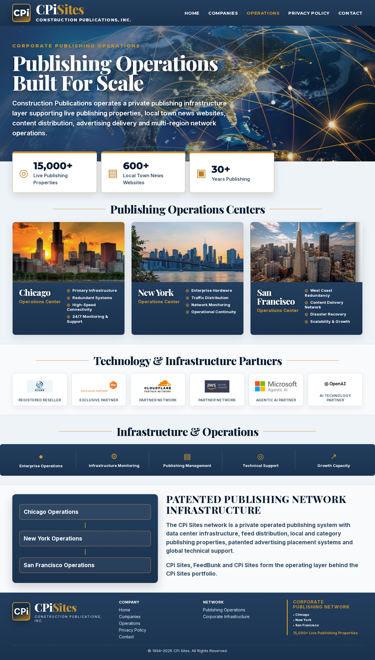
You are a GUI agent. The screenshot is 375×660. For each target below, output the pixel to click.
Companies (223, 13)
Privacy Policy (308, 13)
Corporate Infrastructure (226, 616)
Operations (263, 13)
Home (192, 13)
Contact (350, 13)
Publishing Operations (224, 609)
